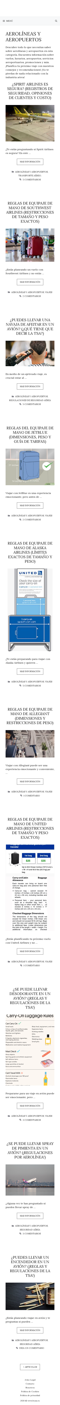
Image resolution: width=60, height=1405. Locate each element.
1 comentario (32, 795)
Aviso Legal (30, 1380)
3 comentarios (32, 1120)
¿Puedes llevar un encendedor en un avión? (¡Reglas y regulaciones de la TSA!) (30, 1266)
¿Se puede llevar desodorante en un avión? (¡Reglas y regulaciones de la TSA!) (30, 998)
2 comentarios (32, 296)
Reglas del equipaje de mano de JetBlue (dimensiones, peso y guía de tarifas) (30, 435)
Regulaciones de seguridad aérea (30, 400)
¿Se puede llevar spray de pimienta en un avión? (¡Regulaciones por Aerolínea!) (30, 1150)
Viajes (48, 292)
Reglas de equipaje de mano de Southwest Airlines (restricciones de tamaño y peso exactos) (30, 212)
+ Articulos (30, 1367)
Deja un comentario (31, 1348)
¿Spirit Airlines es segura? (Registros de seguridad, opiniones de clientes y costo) (30, 91)
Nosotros (30, 1387)
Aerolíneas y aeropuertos (31, 171)
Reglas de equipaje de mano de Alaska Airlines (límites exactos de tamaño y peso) (30, 552)
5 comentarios (32, 179)
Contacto (30, 1383)
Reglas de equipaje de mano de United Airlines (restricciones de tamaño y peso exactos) (30, 828)
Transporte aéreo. (30, 175)
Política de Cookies (30, 1391)
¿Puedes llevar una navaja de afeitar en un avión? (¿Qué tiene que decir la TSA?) (30, 326)
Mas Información (30, 161)
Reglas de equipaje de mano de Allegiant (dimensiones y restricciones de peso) (30, 716)
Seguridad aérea (30, 1229)
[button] (56, 21)
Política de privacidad (30, 1395)
